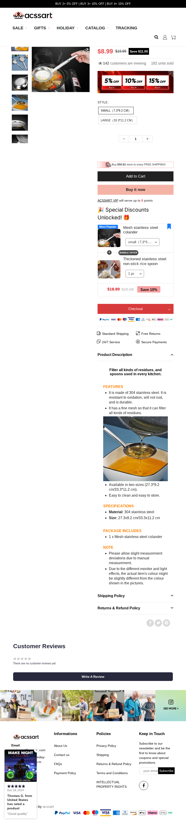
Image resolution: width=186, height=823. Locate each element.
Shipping (102, 755)
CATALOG (95, 28)
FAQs (58, 764)
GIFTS (40, 28)
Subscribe (166, 771)
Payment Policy (65, 773)
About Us (60, 746)
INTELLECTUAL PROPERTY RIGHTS (111, 784)
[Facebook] (143, 785)
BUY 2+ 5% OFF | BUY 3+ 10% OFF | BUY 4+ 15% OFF (93, 3)
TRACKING (126, 28)
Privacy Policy (106, 746)
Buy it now (135, 190)
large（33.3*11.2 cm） (118, 120)
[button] (93, 676)
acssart (48, 806)
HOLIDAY (66, 28)
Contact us (61, 755)
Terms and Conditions (112, 773)
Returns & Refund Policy (113, 764)
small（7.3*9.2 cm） (116, 110)
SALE (17, 28)
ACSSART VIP (108, 200)
